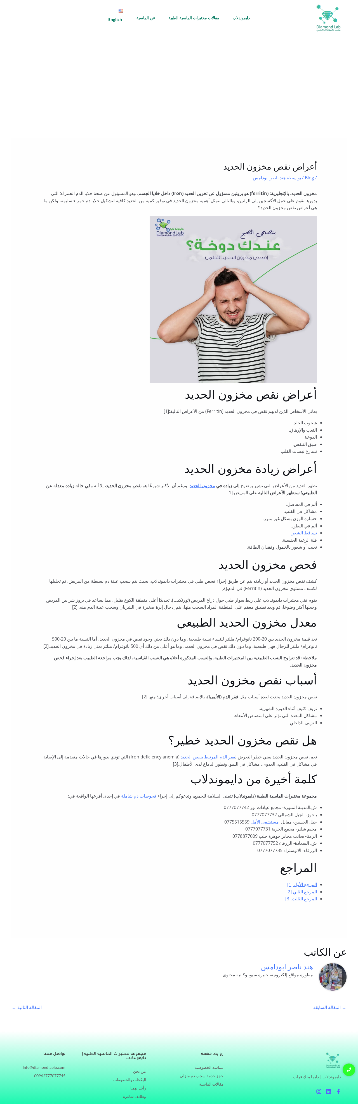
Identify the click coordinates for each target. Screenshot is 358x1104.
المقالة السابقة (329, 1007)
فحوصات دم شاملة (138, 796)
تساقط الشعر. (304, 533)
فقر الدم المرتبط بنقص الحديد (208, 757)
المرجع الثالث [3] (301, 899)
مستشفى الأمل (265, 822)
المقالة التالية (27, 1007)
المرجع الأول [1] (302, 884)
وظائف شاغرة (134, 1096)
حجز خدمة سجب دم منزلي (201, 1075)
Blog (309, 178)
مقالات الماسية (211, 1084)
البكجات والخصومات (129, 1079)
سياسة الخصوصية (209, 1067)
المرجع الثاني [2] (301, 892)
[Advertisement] (179, 78)
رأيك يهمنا (138, 1088)
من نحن (139, 1071)
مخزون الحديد (202, 485)
